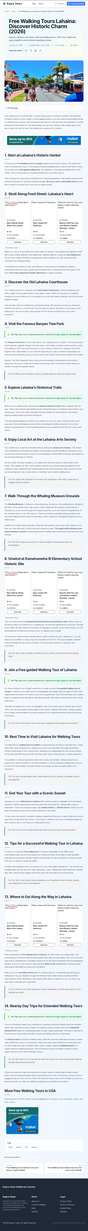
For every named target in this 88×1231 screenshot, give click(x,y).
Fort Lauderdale (65, 1099)
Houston (54, 1099)
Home (7, 11)
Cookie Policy (65, 1208)
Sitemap (63, 1211)
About (40, 4)
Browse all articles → (13, 1157)
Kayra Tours (14, 3)
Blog (34, 4)
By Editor (74, 45)
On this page (13, 108)
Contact (34, 1211)
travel (11, 1147)
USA (26, 1147)
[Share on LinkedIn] (36, 51)
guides (18, 1147)
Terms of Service (67, 1205)
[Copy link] (40, 51)
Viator (63, 334)
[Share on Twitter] (26, 51)
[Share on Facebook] (31, 51)
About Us (35, 1201)
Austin (76, 1099)
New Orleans (10, 1102)
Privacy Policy (66, 1201)
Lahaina (34, 1147)
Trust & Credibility (38, 1205)
